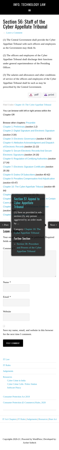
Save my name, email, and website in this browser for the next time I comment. (28, 332)
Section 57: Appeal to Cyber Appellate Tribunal (27, 202)
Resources (7, 377)
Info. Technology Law (29, 4)
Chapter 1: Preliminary (14, 127)
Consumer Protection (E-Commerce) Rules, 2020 (24, 402)
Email (7, 296)
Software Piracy (14, 387)
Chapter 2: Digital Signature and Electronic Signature (29, 131)
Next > (53, 224)
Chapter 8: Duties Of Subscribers (19, 174)
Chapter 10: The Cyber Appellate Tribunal (33, 105)
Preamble (30, 123)
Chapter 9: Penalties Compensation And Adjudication (29, 178)
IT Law (6, 359)
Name (7, 282)
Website (7, 311)
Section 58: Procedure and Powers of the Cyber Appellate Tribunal (29, 248)
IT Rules (7, 365)
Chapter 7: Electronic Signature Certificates (24, 167)
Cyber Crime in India (16, 380)
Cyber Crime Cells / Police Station (22, 384)
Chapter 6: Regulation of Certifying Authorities (25, 159)
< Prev (5, 224)
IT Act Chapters (9, 419)
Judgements (8, 371)
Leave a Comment (14, 33)
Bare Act (53, 419)
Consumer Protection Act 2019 (16, 396)
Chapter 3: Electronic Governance (19, 139)
